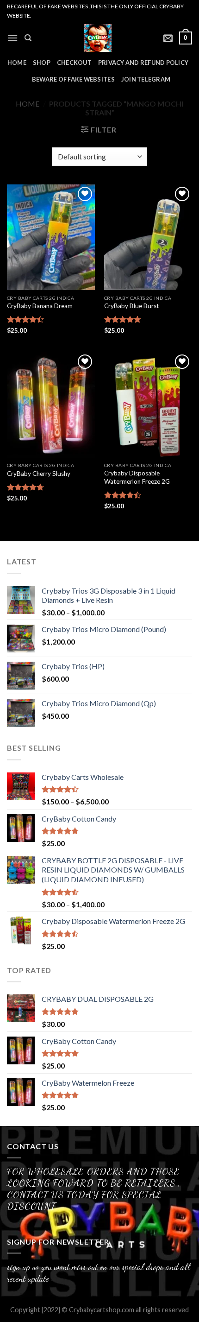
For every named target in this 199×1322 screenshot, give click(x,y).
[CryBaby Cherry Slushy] (51, 405)
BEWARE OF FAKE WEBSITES (73, 79)
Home (27, 103)
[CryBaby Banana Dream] (51, 237)
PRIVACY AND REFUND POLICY (143, 62)
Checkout (74, 62)
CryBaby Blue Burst (131, 306)
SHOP (41, 62)
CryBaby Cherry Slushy (38, 473)
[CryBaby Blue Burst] (148, 237)
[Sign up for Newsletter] (168, 38)
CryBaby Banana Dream (40, 306)
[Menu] (12, 37)
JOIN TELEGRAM (145, 79)
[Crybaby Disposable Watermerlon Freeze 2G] (148, 405)
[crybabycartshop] (97, 38)
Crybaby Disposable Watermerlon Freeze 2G (137, 477)
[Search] (28, 38)
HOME (16, 62)
